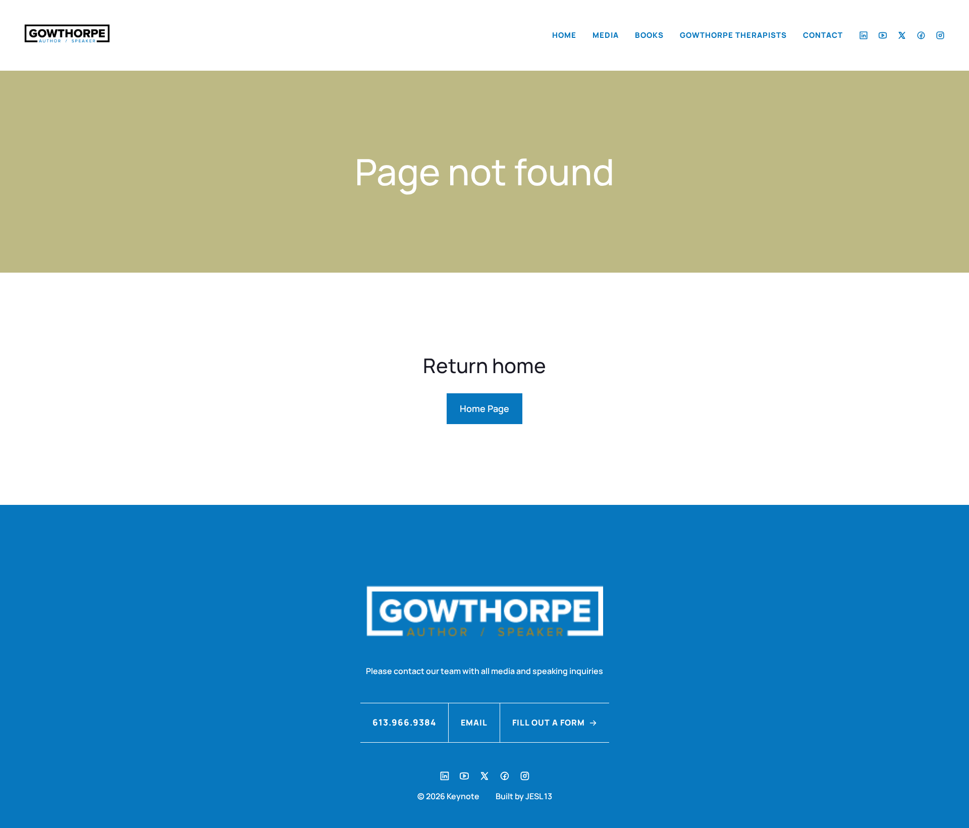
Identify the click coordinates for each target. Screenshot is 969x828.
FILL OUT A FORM (548, 722)
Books (649, 35)
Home (564, 35)
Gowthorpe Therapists (733, 35)
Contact (823, 35)
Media (606, 35)
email (474, 722)
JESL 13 (538, 796)
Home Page (484, 408)
